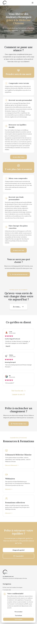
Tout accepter (18, 619)
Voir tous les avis (17, 391)
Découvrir (8, 489)
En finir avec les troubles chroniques (12, 587)
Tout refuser (18, 615)
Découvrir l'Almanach (11, 465)
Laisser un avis (17, 394)
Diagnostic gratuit (18, 550)
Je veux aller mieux (18, 157)
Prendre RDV (20, 556)
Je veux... (17, 307)
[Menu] (32, 2)
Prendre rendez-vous (19, 424)
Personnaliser (18, 611)
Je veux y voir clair (18, 250)
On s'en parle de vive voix (19, 274)
